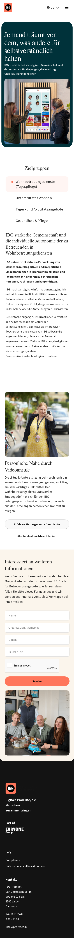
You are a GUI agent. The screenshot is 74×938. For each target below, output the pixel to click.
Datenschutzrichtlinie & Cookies (25, 866)
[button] (52, 8)
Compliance (13, 860)
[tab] (37, 184)
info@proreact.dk (16, 927)
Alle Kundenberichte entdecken (36, 536)
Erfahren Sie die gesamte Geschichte (37, 524)
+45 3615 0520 (14, 914)
